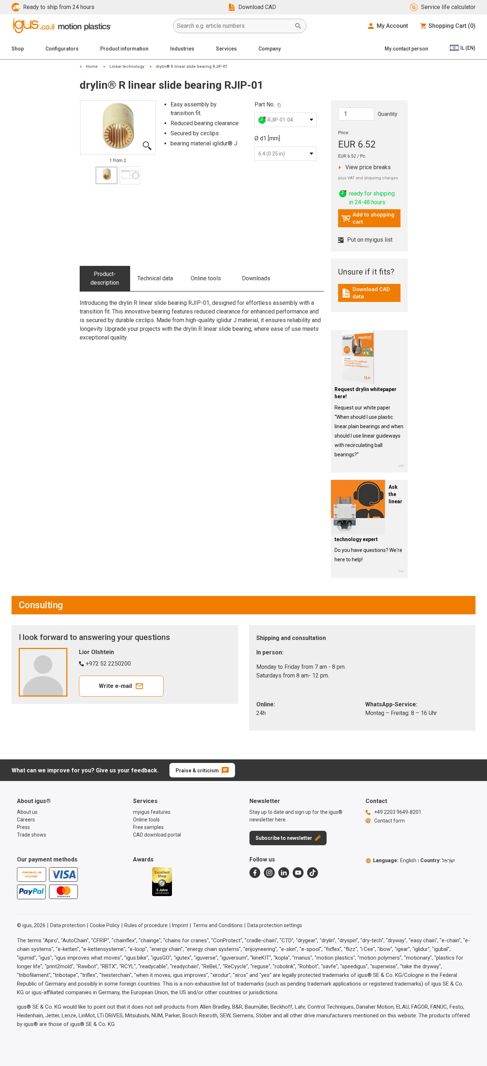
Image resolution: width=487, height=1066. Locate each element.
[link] (369, 295)
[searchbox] (234, 26)
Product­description (104, 278)
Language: (394, 860)
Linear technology (127, 66)
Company (269, 49)
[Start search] (298, 26)
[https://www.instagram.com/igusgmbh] (269, 872)
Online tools (206, 278)
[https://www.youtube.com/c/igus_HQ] (298, 872)
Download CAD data (370, 293)
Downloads (256, 278)
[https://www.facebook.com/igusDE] (254, 872)
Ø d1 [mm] (267, 138)
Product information (124, 49)
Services (226, 49)
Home (92, 66)
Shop (18, 49)
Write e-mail (115, 686)
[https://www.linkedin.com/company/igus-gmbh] (283, 872)
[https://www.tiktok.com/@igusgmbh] (312, 872)
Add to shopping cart (367, 218)
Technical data (155, 278)
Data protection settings (274, 925)
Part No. (264, 104)
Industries (182, 49)
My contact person (406, 49)
